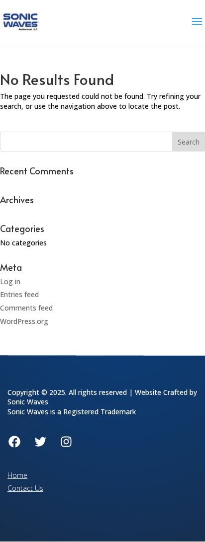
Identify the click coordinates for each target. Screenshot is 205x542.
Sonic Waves (27, 401)
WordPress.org (24, 321)
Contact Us (25, 488)
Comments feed (26, 307)
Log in (10, 281)
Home (17, 475)
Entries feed (19, 294)
